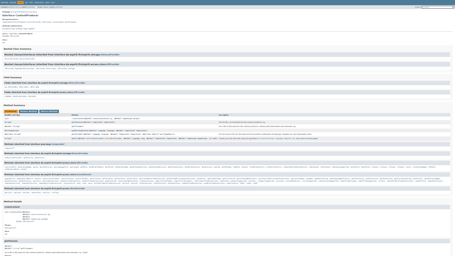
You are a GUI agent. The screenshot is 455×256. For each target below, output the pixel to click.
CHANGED (8, 96)
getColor (8, 193)
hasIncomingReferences (128, 181)
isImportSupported (266, 181)
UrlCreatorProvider (95, 138)
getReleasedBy (122, 167)
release (374, 167)
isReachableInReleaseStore (295, 167)
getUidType (226, 167)
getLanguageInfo (61, 167)
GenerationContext (101, 118)
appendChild (10, 179)
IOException (28, 221)
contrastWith (10, 167)
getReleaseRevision (138, 167)
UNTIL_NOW (34, 87)
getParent (109, 167)
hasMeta (236, 167)
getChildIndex (82, 179)
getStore (37, 181)
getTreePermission (51, 181)
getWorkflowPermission (70, 181)
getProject (418, 179)
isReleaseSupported (340, 167)
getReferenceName (432, 179)
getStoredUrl (77, 134)
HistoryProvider (34, 22)
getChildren (95, 179)
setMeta (431, 167)
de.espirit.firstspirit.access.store (24, 12)
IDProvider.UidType (66, 68)
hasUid (244, 167)
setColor (46, 193)
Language (102, 131)
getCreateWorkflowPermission (152, 179)
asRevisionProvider (13, 158)
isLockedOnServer (292, 181)
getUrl (74, 138)
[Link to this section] (33, 49)
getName (309, 179)
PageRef (31, 29)
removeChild (420, 181)
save (78, 183)
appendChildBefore (25, 179)
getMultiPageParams (80, 131)
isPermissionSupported (328, 181)
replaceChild (69, 183)
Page (25, 29)
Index (47, 2)
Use (26, 2)
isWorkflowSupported (367, 181)
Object (155, 134)
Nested (11, 7)
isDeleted (224, 181)
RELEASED (32, 96)
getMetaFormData (96, 167)
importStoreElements (183, 181)
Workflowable (70, 22)
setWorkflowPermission (192, 183)
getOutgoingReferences (340, 179)
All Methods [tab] (10, 111)
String (7, 122)
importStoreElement (163, 181)
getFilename (77, 126)
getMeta (83, 167)
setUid (23, 169)
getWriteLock (110, 181)
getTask (17, 193)
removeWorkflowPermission (50, 183)
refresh (381, 181)
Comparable (7, 22)
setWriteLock (232, 183)
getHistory (28, 158)
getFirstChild (229, 179)
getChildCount (67, 179)
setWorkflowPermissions (214, 183)
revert (408, 167)
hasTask (26, 193)
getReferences (11, 181)
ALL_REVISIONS (11, 87)
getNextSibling (321, 179)
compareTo (9, 148)
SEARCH (418, 7)
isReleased (313, 167)
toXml (242, 183)
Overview (4, 2)
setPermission (145, 183)
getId (35, 167)
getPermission (358, 179)
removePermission (435, 181)
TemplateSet (97, 122)
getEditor (201, 179)
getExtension (77, 122)
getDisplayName (24, 167)
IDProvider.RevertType (46, 68)
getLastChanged (297, 179)
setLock (125, 183)
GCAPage (19, 29)
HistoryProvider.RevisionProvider (20, 59)
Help (53, 2)
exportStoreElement (51, 179)
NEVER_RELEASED (19, 96)
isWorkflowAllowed (348, 181)
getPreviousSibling (402, 179)
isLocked (279, 181)
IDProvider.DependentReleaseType (19, 68)
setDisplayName (419, 167)
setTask (55, 193)
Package (13, 2)
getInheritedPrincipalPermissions (274, 179)
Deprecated (39, 2)
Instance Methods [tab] (28, 111)
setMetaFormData (12, 169)
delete (38, 179)
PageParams (127, 118)
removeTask (36, 193)
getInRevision (46, 167)
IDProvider (47, 22)
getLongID (74, 167)
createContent (78, 118)
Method (31, 7)
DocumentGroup (8, 29)
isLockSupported (309, 181)
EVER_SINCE (23, 87)
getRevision (207, 167)
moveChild (355, 167)
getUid (217, 167)
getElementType (214, 179)
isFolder (252, 181)
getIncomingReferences (247, 179)
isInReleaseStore (256, 167)
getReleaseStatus (175, 167)
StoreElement (19, 22)
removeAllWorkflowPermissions (400, 181)
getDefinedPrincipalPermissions (181, 179)
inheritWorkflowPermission (206, 181)
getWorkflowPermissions (92, 181)
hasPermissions (146, 181)
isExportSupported (238, 181)
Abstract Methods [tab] (49, 111)
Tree (31, 2)
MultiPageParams (12, 131)
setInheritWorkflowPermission (107, 183)
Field (18, 7)
